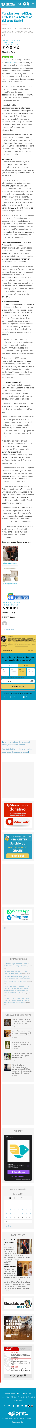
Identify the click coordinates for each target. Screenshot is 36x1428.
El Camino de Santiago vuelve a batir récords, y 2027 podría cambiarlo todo (22, 1056)
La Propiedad (26, 1393)
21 (22, 1213)
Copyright (31, 1397)
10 (6, 1210)
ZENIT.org (11, 62)
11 (10, 1210)
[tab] (11, 1349)
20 (18, 1213)
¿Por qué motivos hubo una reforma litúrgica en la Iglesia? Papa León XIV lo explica (21, 1021)
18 (10, 1213)
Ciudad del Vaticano (12, 44)
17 (6, 1213)
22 (26, 1213)
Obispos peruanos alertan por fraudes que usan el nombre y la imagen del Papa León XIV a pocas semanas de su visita (17, 1000)
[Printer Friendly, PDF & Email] (7, 57)
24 (6, 1217)
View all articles (8, 630)
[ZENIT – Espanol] (10, 4)
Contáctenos (18, 1401)
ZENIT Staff (8, 42)
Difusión (13, 1397)
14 (22, 1210)
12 (14, 1210)
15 (26, 1210)
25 (10, 1217)
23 (30, 1213)
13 (18, 1210)
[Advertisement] (18, 726)
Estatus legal (22, 1397)
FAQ (18, 1393)
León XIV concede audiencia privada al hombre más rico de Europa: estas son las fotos (21, 1033)
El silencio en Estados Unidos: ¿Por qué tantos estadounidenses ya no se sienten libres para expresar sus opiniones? (17, 979)
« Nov (6, 1226)
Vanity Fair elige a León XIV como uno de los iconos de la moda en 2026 (21, 1044)
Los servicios (5, 1397)
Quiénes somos (10, 1393)
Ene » (10, 1226)
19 (14, 1213)
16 (30, 1210)
